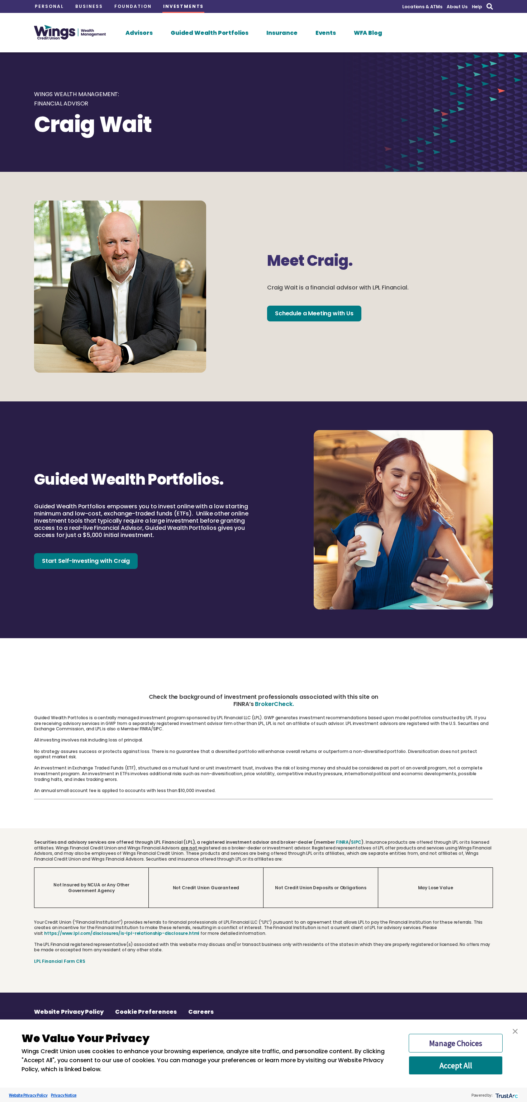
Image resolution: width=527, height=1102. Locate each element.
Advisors (139, 33)
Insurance (282, 33)
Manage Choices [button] (455, 1043)
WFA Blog (368, 33)
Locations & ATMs (422, 7)
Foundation (133, 6)
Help (477, 7)
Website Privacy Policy (68, 1012)
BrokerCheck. (274, 704)
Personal (49, 6)
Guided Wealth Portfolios (209, 33)
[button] (515, 1031)
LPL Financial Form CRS (59, 961)
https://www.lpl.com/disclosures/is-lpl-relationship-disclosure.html (121, 933)
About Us (457, 7)
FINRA (342, 842)
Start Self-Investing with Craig (86, 561)
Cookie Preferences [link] (145, 1012)
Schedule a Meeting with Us (314, 313)
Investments (183, 6)
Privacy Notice (63, 1095)
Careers (201, 1012)
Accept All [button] (456, 1065)
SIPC (356, 842)
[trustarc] (506, 1095)
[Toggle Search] (489, 6)
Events (325, 33)
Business (89, 6)
